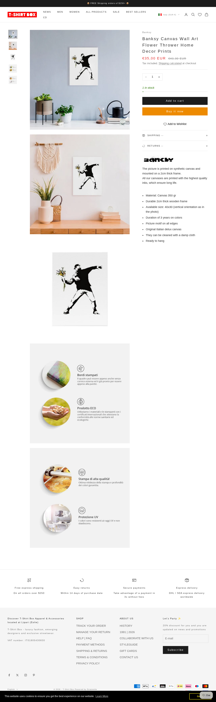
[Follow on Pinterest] (33, 675)
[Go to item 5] (12, 79)
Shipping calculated (170, 63)
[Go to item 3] (12, 57)
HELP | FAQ (84, 638)
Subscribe (175, 649)
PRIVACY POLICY (88, 663)
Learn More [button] (102, 696)
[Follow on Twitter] (17, 675)
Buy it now (175, 111)
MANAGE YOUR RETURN (93, 632)
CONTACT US (129, 657)
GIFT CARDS (128, 651)
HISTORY (126, 625)
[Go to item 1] (12, 34)
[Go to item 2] (12, 45)
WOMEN (74, 12)
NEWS (47, 12)
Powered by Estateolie (86, 689)
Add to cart (175, 100)
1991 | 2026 (127, 632)
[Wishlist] (199, 14)
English (11, 689)
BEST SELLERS (136, 12)
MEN (60, 12)
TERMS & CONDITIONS (92, 657)
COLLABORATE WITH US (136, 638)
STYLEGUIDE (129, 644)
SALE (116, 12)
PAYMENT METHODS (90, 644)
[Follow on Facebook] (9, 675)
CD (45, 17)
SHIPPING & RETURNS (91, 651)
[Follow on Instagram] (25, 675)
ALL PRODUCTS (96, 12)
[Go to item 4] (12, 68)
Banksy (146, 32)
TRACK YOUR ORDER (91, 625)
